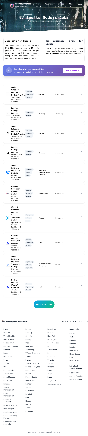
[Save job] (81, 94)
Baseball (28, 394)
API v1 (48, 432)
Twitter (72, 337)
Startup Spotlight (76, 376)
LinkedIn (72, 344)
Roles (5, 329)
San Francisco (53, 343)
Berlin (49, 346)
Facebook (73, 347)
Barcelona (51, 356)
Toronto (50, 360)
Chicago (50, 367)
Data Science (8, 339)
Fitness (28, 374)
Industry (28, 329)
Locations (51, 329)
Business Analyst (10, 405)
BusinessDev (8, 343)
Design (6, 353)
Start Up (28, 332)
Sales (5, 360)
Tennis (28, 408)
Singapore (51, 380)
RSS (71, 357)
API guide (42, 432)
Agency (28, 356)
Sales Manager (9, 377)
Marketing (7, 356)
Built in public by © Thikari (17, 321)
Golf (27, 397)
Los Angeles (52, 339)
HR (4, 367)
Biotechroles (74, 373)
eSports (28, 336)
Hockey (28, 401)
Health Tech (30, 380)
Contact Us (74, 361)
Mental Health (31, 377)
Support (6, 363)
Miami (49, 370)
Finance (6, 384)
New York (51, 336)
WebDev (6, 332)
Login (80, 4)
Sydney (50, 363)
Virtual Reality (9, 336)
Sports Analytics (10, 412)
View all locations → (54, 384)
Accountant (8, 374)
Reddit (72, 333)
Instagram (73, 340)
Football (28, 404)
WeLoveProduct (75, 380)
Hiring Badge (74, 354)
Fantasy (28, 384)
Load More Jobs (44, 304)
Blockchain (7, 380)
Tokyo (49, 374)
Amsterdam (52, 350)
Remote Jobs (8, 370)
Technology (30, 350)
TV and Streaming (32, 353)
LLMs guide (56, 432)
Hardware (29, 346)
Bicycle (28, 360)
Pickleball (29, 411)
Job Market (38, 5)
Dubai (49, 377)
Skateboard (30, 370)
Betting (28, 339)
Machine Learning (10, 346)
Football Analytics (32, 367)
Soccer (28, 387)
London (50, 332)
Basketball (29, 391)
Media (27, 343)
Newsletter (73, 350)
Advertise (49, 4)
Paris (49, 353)
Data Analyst (8, 409)
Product (6, 350)
